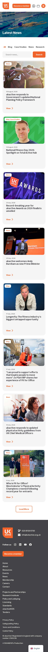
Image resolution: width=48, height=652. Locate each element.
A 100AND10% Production (13, 643)
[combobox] (17, 54)
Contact (6, 586)
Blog (10, 47)
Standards (7, 605)
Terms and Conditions (11, 627)
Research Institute (11, 595)
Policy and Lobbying (11, 598)
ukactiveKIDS (8, 609)
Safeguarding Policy (11, 623)
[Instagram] (15, 544)
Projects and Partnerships (14, 592)
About (5, 566)
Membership (8, 580)
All (5, 47)
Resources (7, 570)
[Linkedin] (20, 544)
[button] (24, 509)
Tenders (6, 612)
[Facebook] (30, 544)
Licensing (7, 602)
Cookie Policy (8, 631)
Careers (6, 583)
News (31, 47)
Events (6, 573)
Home (5, 563)
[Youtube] (25, 544)
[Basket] (38, 6)
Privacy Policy (8, 620)
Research (40, 47)
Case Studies (20, 47)
